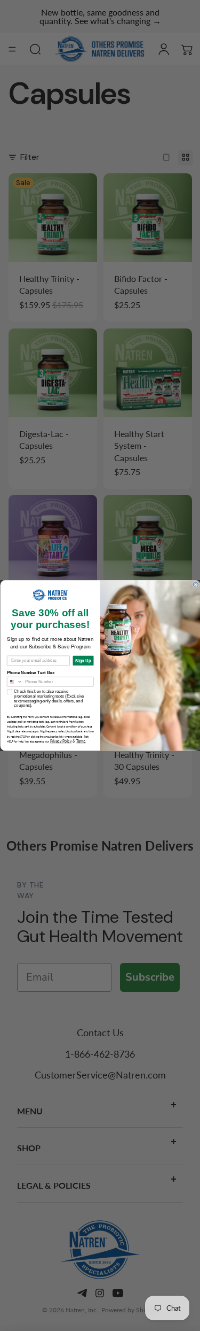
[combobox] (14, 681)
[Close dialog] (195, 584)
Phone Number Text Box (30, 673)
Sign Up (83, 660)
